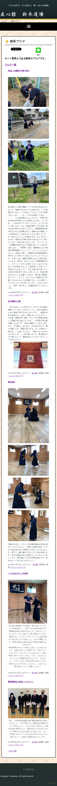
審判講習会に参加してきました (20, 682)
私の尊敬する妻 (14, 301)
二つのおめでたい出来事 (18, 573)
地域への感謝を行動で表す (19, 71)
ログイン (52, 783)
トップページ (28, 769)
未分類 (34, 292)
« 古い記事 (12, 751)
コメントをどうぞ (16, 295)
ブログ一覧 (10, 65)
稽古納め (11, 382)
